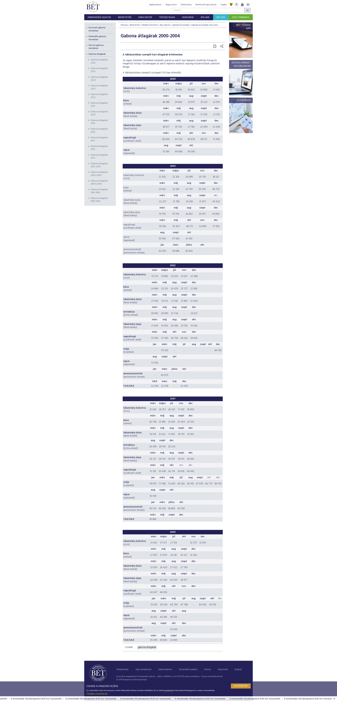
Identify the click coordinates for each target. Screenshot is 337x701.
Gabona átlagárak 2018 (99, 130)
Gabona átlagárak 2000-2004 (99, 182)
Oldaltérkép (122, 669)
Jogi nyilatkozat (143, 669)
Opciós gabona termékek (95, 46)
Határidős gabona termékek (97, 38)
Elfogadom (240, 686)
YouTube (242, 4)
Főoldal (124, 25)
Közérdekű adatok (188, 669)
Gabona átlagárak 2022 (99, 95)
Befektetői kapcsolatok (206, 4)
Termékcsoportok (150, 25)
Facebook (236, 4)
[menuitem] (99, 17)
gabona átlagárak (147, 647)
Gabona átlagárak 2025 (99, 70)
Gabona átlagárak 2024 (99, 78)
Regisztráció (171, 4)
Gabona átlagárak (97, 54)
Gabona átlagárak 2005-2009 (99, 173)
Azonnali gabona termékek (96, 29)
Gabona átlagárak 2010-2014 (99, 165)
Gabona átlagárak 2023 (99, 87)
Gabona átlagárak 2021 (99, 104)
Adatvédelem (165, 669)
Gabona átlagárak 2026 (99, 61)
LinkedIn (248, 4)
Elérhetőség (186, 4)
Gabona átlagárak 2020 (99, 113)
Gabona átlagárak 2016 (99, 147)
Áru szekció (165, 25)
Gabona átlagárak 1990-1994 (99, 199)
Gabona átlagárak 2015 (99, 156)
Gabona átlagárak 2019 (99, 121)
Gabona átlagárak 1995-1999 (99, 191)
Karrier (207, 669)
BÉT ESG (221, 17)
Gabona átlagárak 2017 (99, 139)
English (224, 4)
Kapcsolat (223, 669)
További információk (97, 693)
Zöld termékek (240, 17)
